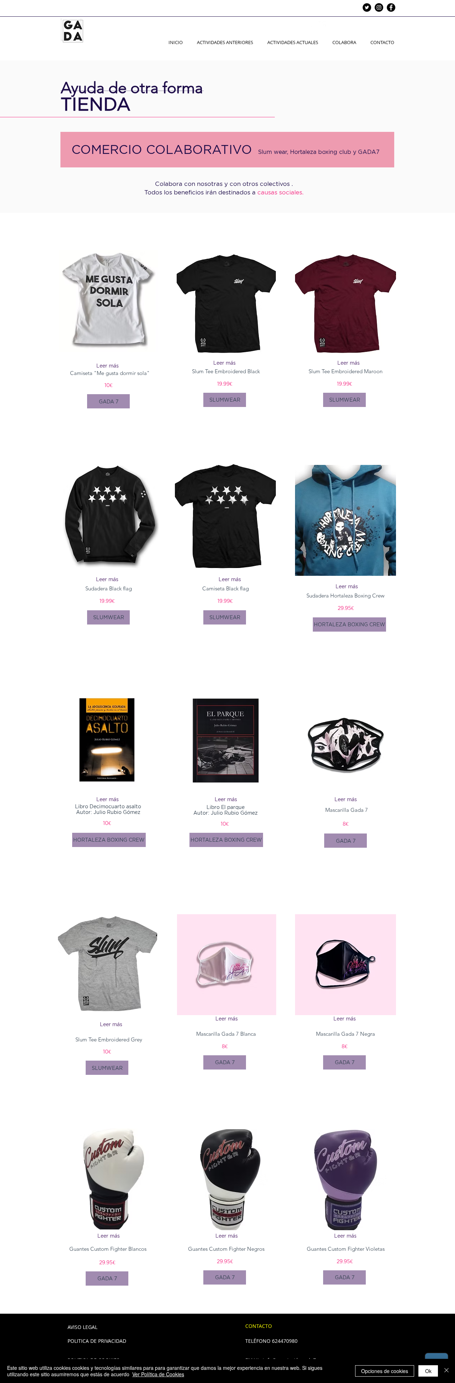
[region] (108, 518)
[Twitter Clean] (322, 25)
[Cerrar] (446, 1371)
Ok (428, 1370)
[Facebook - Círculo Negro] (391, 7)
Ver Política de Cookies (158, 1374)
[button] (107, 579)
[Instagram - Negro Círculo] (379, 7)
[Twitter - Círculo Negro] (367, 7)
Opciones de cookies (384, 1370)
